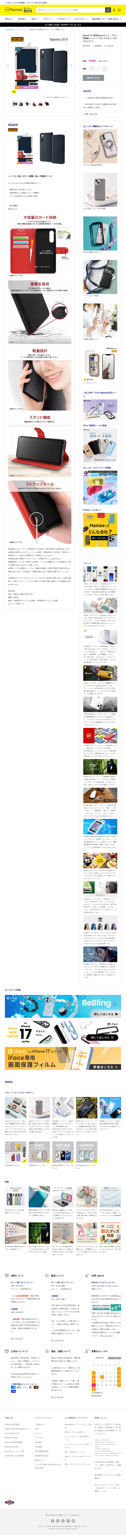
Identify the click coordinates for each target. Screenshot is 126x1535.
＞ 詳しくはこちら (90, 114)
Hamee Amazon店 (12, 1433)
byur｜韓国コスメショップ (75, 1452)
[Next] (71, 66)
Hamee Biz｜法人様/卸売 (14, 1455)
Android (21, 19)
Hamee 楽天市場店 (12, 1424)
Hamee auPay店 (11, 1437)
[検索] (108, 10)
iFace (34, 19)
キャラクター (79, 19)
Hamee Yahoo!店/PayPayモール (17, 1429)
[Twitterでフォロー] (58, 1521)
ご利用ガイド (40, 1424)
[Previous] (8, 66)
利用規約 (38, 1442)
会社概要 (38, 1446)
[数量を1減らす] (91, 68)
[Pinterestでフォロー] (68, 1521)
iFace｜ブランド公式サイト (75, 1432)
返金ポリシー (40, 1460)
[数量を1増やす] (105, 68)
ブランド (46, 19)
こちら (113, 1285)
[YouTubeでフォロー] (73, 1521)
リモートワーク (21, 29)
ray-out (87, 46)
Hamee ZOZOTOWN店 (14, 1442)
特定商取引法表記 (42, 1455)
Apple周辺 (96, 19)
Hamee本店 (10, 29)
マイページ (39, 1437)
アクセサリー (62, 19)
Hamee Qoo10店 (11, 1446)
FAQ (36, 1429)
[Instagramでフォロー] (63, 1521)
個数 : (85, 68)
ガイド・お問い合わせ (109, 19)
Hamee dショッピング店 (14, 1451)
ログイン (38, 1433)
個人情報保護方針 (42, 1451)
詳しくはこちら (17, 1338)
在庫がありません (93, 78)
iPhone (8, 19)
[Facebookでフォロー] (52, 1521)
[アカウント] (114, 10)
